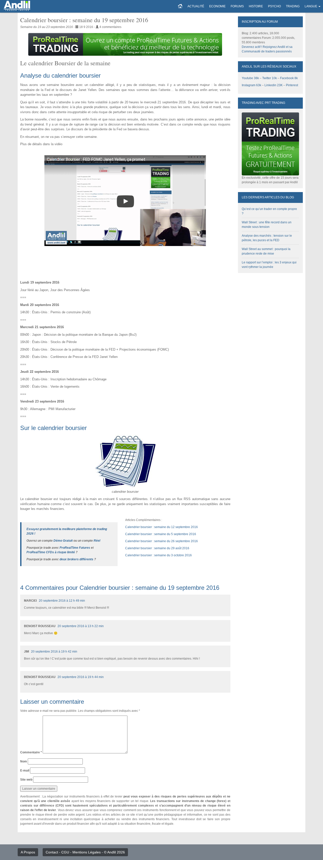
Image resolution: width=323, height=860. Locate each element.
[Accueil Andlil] (180, 6)
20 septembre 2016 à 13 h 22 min (81, 626)
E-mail (24, 770)
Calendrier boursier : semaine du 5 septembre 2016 (160, 534)
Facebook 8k (289, 78)
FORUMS (237, 6)
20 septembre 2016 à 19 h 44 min (81, 677)
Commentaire (31, 752)
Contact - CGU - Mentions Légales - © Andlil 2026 (85, 852)
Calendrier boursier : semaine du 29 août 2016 (157, 548)
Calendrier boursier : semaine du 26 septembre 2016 (161, 541)
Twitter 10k (269, 78)
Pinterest (292, 85)
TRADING (293, 6)
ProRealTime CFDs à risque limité (50, 552)
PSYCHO (274, 6)
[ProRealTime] (125, 44)
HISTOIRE (256, 6)
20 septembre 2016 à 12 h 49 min (62, 600)
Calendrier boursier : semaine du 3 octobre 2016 (158, 555)
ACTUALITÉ (195, 6)
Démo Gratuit (63, 540)
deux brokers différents (76, 559)
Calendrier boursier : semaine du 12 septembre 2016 (161, 527)
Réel (97, 540)
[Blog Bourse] (17, 6)
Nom (23, 761)
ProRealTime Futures (75, 547)
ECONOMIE (217, 6)
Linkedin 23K (273, 85)
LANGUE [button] (311, 6)
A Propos (28, 852)
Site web (26, 779)
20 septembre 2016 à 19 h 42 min (54, 651)
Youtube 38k (250, 78)
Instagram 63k (251, 85)
